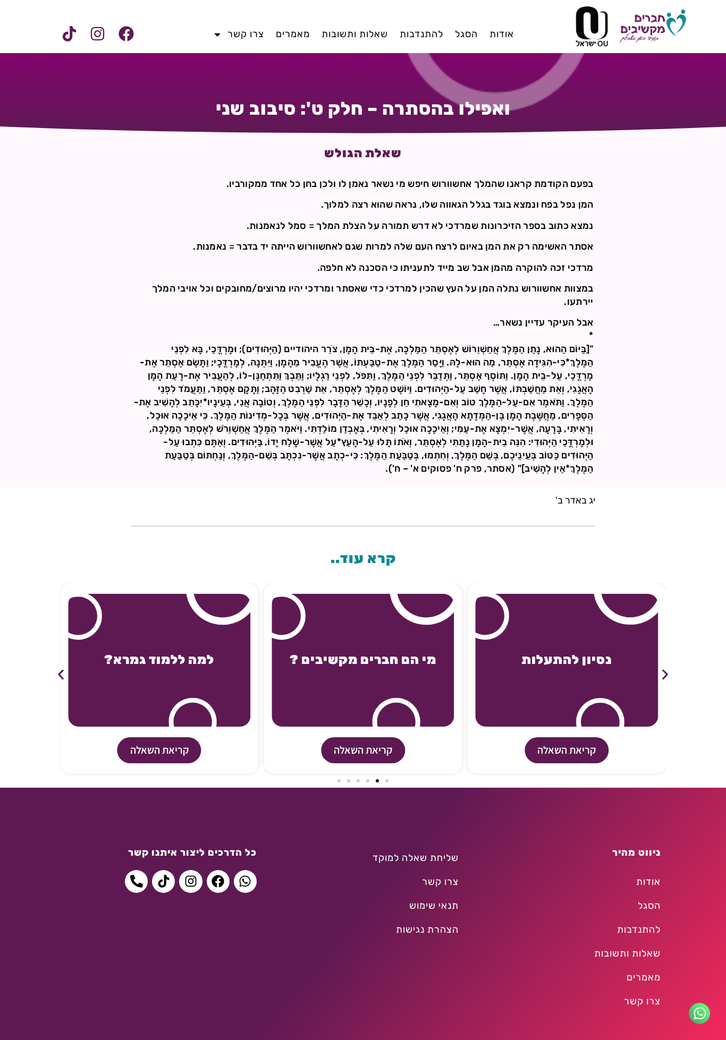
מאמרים (293, 34)
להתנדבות (421, 34)
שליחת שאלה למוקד (416, 858)
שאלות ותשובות (355, 34)
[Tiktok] (69, 34)
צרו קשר (245, 34)
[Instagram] (98, 34)
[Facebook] (126, 34)
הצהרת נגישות (427, 929)
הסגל (466, 34)
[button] (60, 674)
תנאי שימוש (434, 905)
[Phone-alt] (136, 881)
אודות (501, 34)
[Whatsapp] (245, 881)
